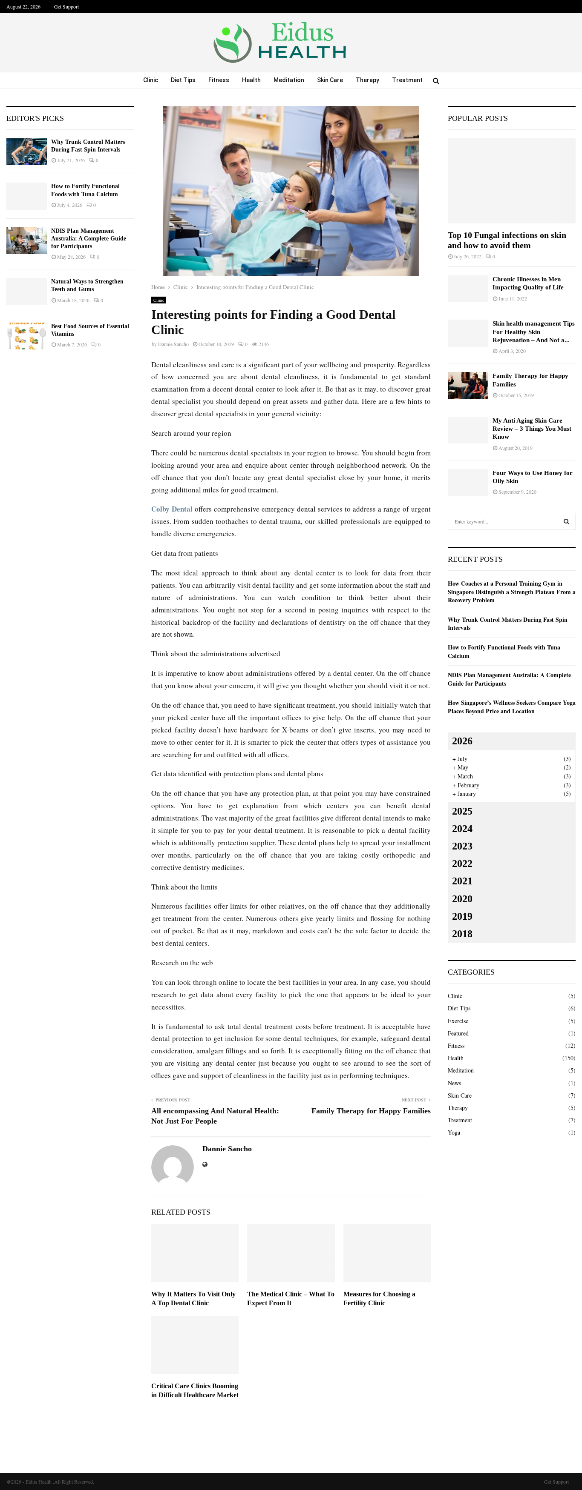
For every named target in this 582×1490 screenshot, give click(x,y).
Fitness (218, 80)
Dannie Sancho (173, 343)
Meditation (289, 80)
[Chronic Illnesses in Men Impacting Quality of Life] (468, 288)
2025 (462, 811)
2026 (462, 740)
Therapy (367, 80)
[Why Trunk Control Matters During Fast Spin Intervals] (26, 151)
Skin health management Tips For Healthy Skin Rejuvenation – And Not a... (534, 331)
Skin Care (330, 80)
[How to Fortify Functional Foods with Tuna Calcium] (26, 196)
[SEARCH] (566, 521)
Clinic (150, 80)
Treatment (407, 80)
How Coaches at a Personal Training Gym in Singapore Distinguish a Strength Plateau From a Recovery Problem (512, 591)
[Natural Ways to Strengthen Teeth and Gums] (26, 291)
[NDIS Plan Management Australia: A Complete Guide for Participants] (26, 240)
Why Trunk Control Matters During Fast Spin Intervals (508, 623)
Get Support (66, 6)
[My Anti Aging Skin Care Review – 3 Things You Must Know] (468, 430)
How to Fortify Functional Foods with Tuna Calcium (504, 651)
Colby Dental (172, 508)
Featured (458, 1033)
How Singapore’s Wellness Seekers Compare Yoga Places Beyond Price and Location (512, 706)
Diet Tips (183, 80)
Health (251, 80)
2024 (462, 828)
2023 (462, 846)
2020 (462, 898)
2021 (462, 881)
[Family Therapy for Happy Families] (468, 385)
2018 (462, 933)
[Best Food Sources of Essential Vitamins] (26, 336)
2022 (462, 863)
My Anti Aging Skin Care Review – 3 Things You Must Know (532, 428)
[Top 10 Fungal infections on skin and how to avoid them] (512, 180)
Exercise (458, 1021)
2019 (462, 916)
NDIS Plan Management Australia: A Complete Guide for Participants (88, 238)
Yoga (454, 1132)
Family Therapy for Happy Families (371, 1111)
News (454, 1083)
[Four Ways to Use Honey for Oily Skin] (468, 482)
